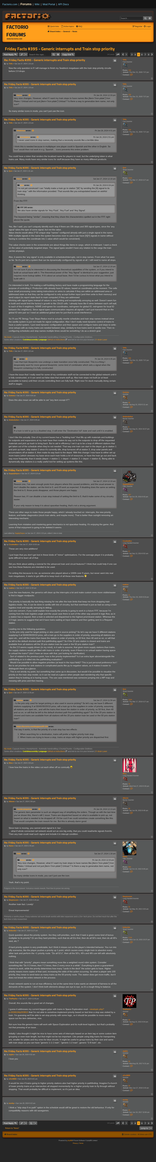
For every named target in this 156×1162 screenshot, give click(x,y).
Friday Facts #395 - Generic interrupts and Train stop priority (60, 49)
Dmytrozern (127, 896)
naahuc (126, 584)
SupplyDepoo (128, 484)
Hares (19, 95)
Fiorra (19, 179)
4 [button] (135, 54)
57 (129, 551)
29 (129, 1061)
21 (129, 595)
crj (18, 359)
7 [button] (145, 54)
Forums (26, 4)
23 (129, 1110)
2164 (130, 178)
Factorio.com (9, 4)
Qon (124, 168)
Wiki (37, 4)
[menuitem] (67, 27)
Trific (125, 60)
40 (129, 1020)
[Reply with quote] (115, 60)
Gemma (126, 392)
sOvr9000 (126, 1075)
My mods (8, 337)
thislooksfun (128, 416)
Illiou (125, 774)
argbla (125, 1051)
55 (129, 907)
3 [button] (131, 54)
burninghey (25, 137)
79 (129, 784)
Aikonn (125, 798)
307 (129, 495)
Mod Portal (49, 4)
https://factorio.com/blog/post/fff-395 (32, 726)
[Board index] (28, 16)
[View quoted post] (29, 95)
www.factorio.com (14, 39)
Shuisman (21, 131)
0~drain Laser (101, 340)
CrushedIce (127, 541)
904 (129, 867)
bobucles (126, 927)
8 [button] (148, 54)
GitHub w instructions (56, 340)
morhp (125, 1100)
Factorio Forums (17, 30)
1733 (130, 937)
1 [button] (126, 54)
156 (129, 70)
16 (129, 808)
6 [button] (141, 54)
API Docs (63, 4)
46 (129, 402)
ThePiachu (127, 1009)
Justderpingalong (24, 809)
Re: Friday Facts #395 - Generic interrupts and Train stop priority (44, 60)
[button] (118, 54)
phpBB (69, 1140)
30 (129, 1086)
